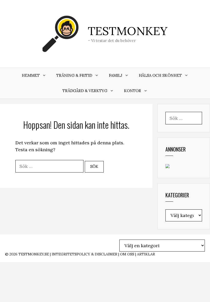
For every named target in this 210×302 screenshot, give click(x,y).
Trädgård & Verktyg (84, 90)
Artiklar (146, 254)
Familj (115, 75)
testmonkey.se (33, 254)
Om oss (127, 254)
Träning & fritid (74, 75)
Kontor (132, 90)
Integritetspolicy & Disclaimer (84, 254)
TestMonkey (127, 31)
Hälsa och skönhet (160, 75)
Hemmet (31, 75)
